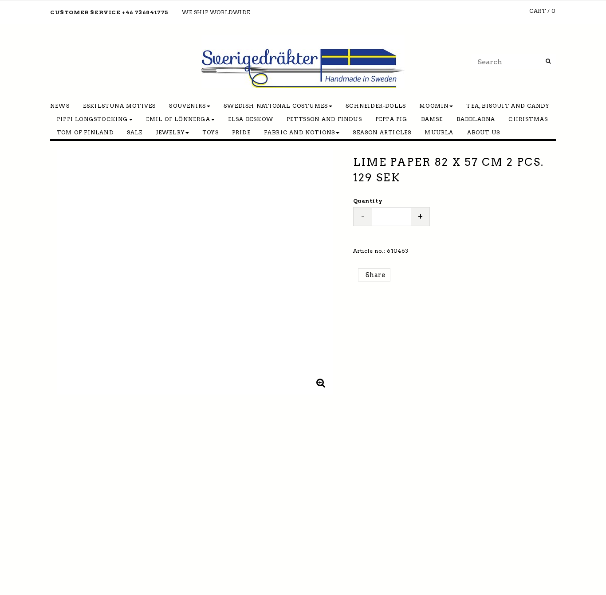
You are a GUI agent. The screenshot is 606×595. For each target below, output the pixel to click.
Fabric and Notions (299, 132)
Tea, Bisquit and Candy (507, 105)
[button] (321, 383)
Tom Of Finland (85, 132)
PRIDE (241, 132)
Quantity (367, 200)
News (60, 105)
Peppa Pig (391, 119)
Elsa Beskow (250, 119)
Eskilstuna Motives (119, 105)
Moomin (434, 105)
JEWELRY (170, 132)
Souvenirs (187, 105)
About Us (483, 132)
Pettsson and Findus (324, 119)
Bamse (432, 119)
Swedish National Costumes (276, 105)
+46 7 (130, 12)
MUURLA (439, 132)
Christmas (528, 119)
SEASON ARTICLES (382, 132)
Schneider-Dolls (376, 105)
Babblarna (476, 119)
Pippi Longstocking (92, 119)
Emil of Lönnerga (178, 119)
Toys (210, 132)
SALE (135, 132)
